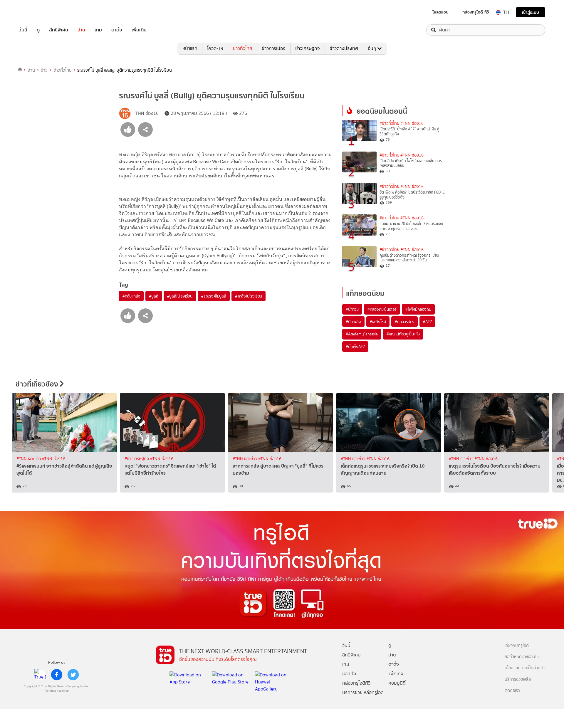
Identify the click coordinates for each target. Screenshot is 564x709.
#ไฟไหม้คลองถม (418, 309)
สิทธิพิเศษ (58, 29)
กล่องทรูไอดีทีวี (356, 683)
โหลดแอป (440, 12)
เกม (98, 29)
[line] (40, 675)
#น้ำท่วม (352, 309)
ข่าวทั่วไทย (242, 48)
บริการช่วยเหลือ (518, 679)
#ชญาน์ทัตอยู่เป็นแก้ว (403, 334)
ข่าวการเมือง (274, 48)
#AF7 (427, 322)
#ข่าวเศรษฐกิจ (137, 459)
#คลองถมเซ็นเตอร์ (382, 309)
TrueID (36, 12)
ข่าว (44, 70)
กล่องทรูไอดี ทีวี (475, 12)
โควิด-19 (215, 48)
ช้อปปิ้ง (349, 673)
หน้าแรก (189, 48)
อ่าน (81, 29)
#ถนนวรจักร (404, 322)
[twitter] (73, 675)
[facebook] (57, 675)
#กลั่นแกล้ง (131, 296)
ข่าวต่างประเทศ (344, 48)
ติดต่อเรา (512, 691)
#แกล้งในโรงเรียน (248, 296)
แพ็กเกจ (395, 673)
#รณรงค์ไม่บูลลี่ (213, 296)
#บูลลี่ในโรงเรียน (179, 296)
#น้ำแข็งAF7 (355, 347)
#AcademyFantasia (362, 334)
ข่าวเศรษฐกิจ (307, 48)
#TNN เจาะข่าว (29, 459)
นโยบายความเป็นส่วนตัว (525, 668)
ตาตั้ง (116, 29)
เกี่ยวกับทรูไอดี (517, 646)
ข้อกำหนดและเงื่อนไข (522, 657)
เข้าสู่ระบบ (530, 12)
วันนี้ (23, 29)
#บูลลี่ (153, 296)
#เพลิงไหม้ (378, 322)
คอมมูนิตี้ (397, 683)
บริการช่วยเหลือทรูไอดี (363, 692)
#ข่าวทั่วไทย (389, 123)
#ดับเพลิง (353, 322)
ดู (38, 29)
